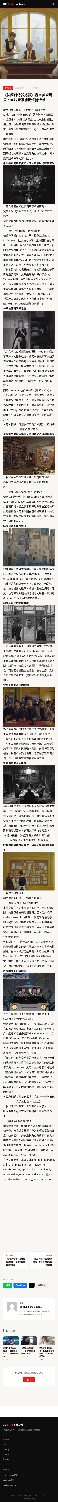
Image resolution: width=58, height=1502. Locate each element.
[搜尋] (53, 4)
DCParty (6, 1449)
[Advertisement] (29, 1215)
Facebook (20, 1285)
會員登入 (6, 1459)
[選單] (42, 4)
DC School (14, 4)
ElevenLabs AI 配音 (10, 1475)
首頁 (4, 1444)
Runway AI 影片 (9, 1480)
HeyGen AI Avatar (10, 1485)
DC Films (6, 1454)
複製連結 (41, 1285)
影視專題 (8, 88)
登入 (29, 1379)
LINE (8, 1285)
